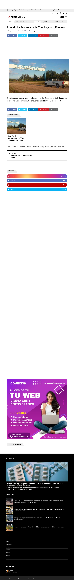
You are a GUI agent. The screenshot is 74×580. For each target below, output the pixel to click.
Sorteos (42, 10)
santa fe (8, 558)
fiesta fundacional (38, 146)
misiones (8, 555)
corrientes (64, 22)
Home (41, 577)
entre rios (25, 22)
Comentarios (12, 572)
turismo (8, 560)
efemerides (22, 146)
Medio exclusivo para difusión (52, 577)
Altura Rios (34, 10)
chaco (7, 541)
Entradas (11, 570)
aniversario (15, 146)
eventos (29, 146)
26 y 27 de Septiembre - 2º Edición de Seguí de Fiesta (44, 22)
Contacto (65, 577)
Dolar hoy (25, 10)
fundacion (54, 146)
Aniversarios (48, 578)
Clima (59, 10)
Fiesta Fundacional (58, 578)
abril (8, 146)
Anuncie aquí (51, 10)
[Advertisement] (37, 4)
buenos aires (9, 538)
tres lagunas (34, 31)
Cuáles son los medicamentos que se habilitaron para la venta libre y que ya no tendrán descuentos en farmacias (34, 484)
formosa (47, 146)
